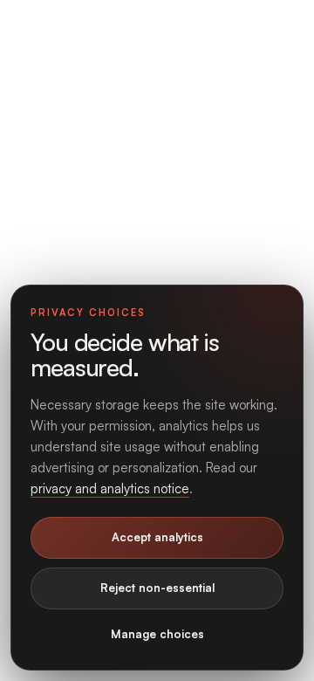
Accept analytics (157, 537)
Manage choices (157, 634)
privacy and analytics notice (110, 488)
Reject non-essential (157, 588)
